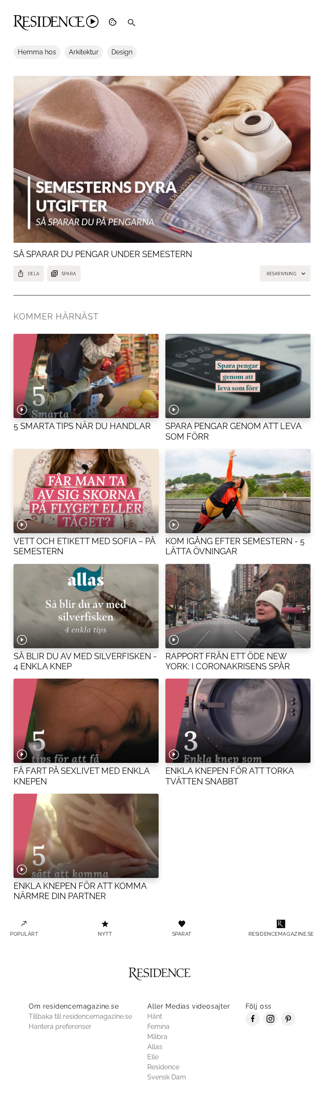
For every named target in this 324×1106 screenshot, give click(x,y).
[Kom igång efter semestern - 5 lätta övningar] (237, 491)
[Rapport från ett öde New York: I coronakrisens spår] (237, 606)
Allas (154, 1047)
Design (121, 52)
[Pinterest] (288, 1024)
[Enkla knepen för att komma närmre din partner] (86, 836)
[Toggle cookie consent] (114, 23)
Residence (163, 1067)
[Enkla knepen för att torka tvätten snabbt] (237, 721)
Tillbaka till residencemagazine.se (80, 1016)
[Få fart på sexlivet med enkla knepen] (86, 721)
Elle (153, 1057)
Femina (158, 1027)
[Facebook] (253, 1024)
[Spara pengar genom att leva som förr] (237, 376)
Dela (34, 273)
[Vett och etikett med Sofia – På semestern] (86, 491)
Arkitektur (84, 52)
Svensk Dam (166, 1077)
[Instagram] (270, 1024)
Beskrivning (281, 273)
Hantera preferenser (60, 1027)
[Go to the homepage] (56, 22)
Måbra (157, 1037)
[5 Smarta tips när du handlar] (86, 376)
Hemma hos (37, 52)
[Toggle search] (131, 22)
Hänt (154, 1016)
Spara (69, 273)
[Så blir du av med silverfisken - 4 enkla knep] (86, 606)
